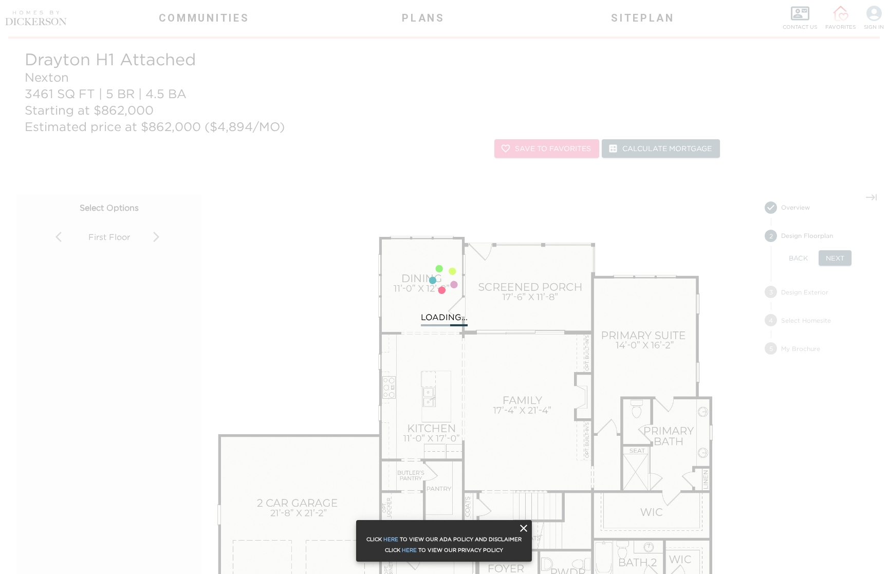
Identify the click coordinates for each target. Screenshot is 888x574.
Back (798, 258)
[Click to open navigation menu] (31, 18)
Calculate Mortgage (667, 148)
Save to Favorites (553, 148)
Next (835, 258)
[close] (523, 528)
